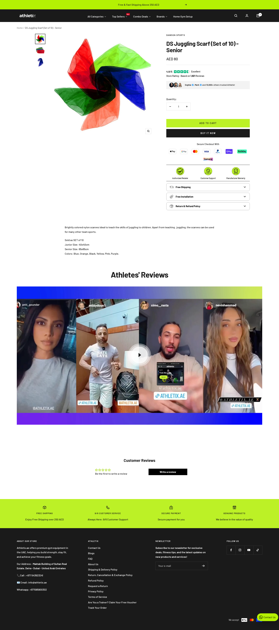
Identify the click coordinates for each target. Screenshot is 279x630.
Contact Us (94, 547)
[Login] (246, 15)
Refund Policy (96, 580)
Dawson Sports (175, 35)
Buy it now (208, 133)
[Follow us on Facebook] (231, 550)
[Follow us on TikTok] (257, 550)
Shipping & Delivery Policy (102, 569)
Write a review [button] (168, 471)
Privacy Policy (95, 591)
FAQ (90, 558)
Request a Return (98, 585)
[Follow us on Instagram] (240, 550)
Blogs (91, 553)
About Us (93, 564)
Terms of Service (97, 596)
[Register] (203, 566)
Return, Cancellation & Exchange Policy (110, 574)
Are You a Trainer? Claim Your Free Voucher (112, 602)
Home (20, 28)
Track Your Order (97, 607)
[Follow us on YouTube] (248, 550)
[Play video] (139, 355)
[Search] (235, 15)
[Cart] (258, 15)
